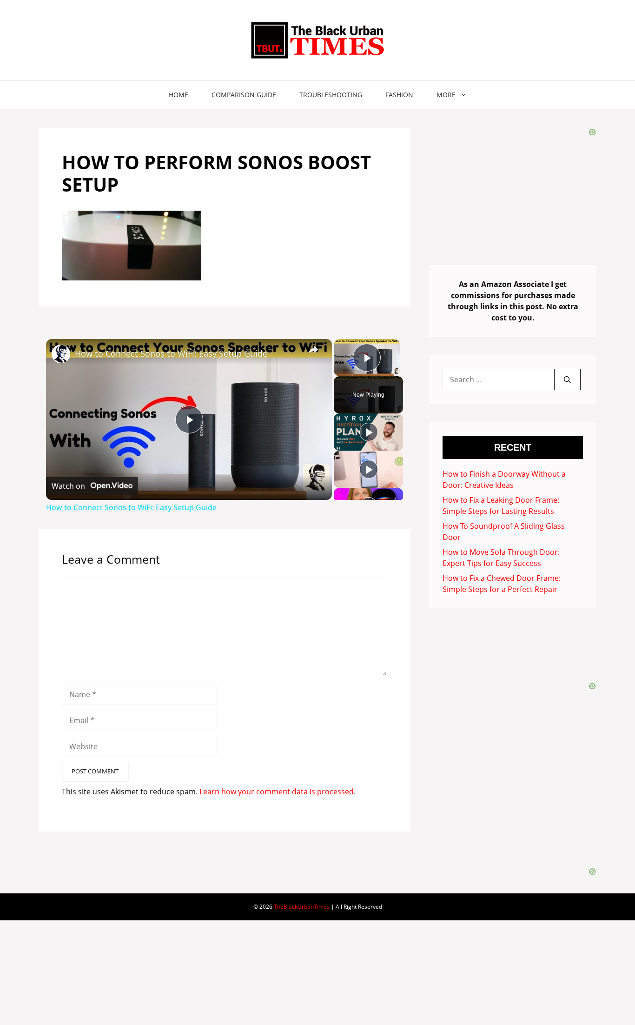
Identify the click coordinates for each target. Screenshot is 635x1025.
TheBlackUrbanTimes (302, 907)
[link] (61, 354)
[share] (313, 349)
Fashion (399, 94)
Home (178, 94)
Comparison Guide (244, 94)
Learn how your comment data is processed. (277, 791)
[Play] (368, 432)
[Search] (567, 379)
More (446, 94)
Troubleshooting (330, 94)
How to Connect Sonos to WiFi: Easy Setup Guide (171, 353)
